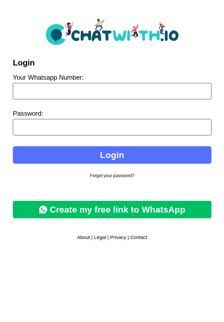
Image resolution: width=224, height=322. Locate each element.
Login (112, 155)
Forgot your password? (112, 175)
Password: (28, 113)
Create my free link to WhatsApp (117, 209)
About (83, 237)
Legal (100, 237)
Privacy (118, 237)
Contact (138, 237)
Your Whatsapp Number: (48, 77)
